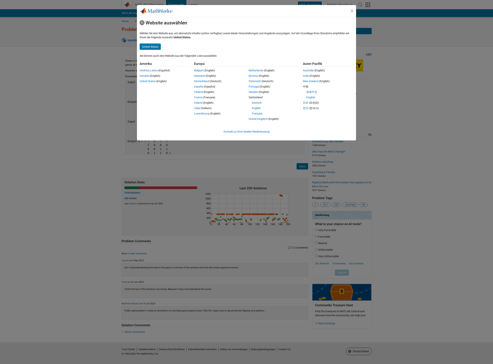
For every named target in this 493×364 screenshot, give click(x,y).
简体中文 (311, 92)
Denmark (199, 75)
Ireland (198, 102)
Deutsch (257, 102)
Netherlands (256, 70)
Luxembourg (201, 113)
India (306, 75)
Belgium (199, 70)
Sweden (253, 92)
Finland (198, 92)
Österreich (255, 81)
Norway (253, 75)
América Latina (149, 70)
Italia (197, 108)
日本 (305, 102)
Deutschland (201, 81)
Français (257, 113)
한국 (305, 108)
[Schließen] (352, 11)
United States (148, 81)
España (198, 86)
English (256, 108)
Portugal (254, 86)
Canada (144, 75)
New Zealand (311, 81)
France (198, 97)
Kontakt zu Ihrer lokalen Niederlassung (247, 131)
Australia (308, 70)
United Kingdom (258, 118)
